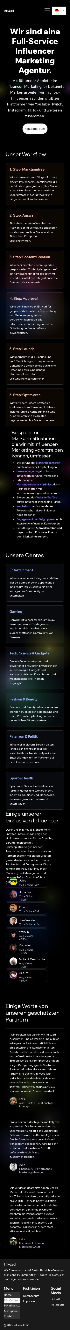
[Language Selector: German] (59, 10)
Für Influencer (12, 1305)
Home (8, 1295)
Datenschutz (31, 1296)
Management (12, 1311)
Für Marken (11, 1300)
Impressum (30, 1301)
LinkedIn (56, 1299)
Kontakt (9, 1316)
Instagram (57, 1304)
